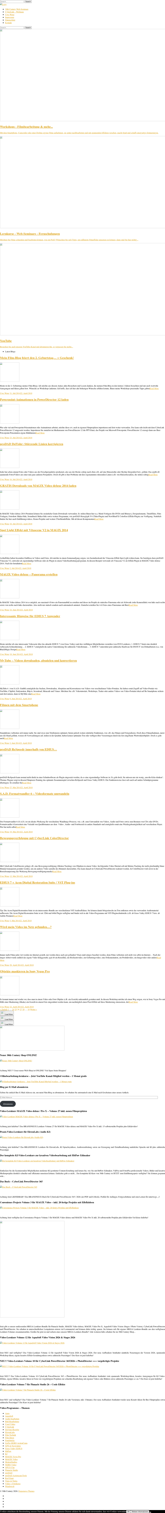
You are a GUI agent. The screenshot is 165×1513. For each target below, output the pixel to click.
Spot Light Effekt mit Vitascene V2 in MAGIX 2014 (34, 530)
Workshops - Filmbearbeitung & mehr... (26, 126)
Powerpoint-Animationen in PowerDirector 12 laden (34, 399)
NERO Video (10, 1464)
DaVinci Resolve (12, 1429)
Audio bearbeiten (12, 1418)
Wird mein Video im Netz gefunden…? (26, 926)
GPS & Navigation (13, 1445)
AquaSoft (9, 1416)
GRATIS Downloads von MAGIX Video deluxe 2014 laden (38, 485)
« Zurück (3, 1009)
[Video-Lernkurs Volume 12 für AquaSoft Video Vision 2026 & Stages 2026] (32, 1342)
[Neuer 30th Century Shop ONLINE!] (16, 1060)
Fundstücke (10, 1440)
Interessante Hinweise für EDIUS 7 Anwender (30, 616)
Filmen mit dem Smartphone (19, 704)
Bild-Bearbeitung (12, 1421)
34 (29, 1009)
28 (23, 1009)
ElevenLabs (10, 1432)
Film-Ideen (9, 1437)
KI (6, 1453)
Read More (154, 388)
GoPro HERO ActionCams (16, 1443)
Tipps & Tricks (11, 1481)
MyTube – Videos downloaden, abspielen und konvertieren (38, 660)
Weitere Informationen (140, 1512)
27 (21, 1009)
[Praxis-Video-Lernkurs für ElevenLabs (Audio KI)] (21, 1137)
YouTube (6, 340)
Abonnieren (8, 1104)
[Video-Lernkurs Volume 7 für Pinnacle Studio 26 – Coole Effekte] (28, 1389)
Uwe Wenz (9, 14)
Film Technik (10, 1435)
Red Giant (9, 1478)
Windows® (9, 1486)
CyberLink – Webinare (14, 11)
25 (16, 1009)
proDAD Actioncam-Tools (16, 1475)
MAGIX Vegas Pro (13, 1456)
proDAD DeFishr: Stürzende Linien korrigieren (31, 444)
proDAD (8, 1472)
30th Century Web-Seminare (16, 9)
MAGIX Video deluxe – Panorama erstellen (28, 574)
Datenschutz (10, 20)
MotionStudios (11, 1462)
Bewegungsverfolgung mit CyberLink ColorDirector (34, 838)
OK (128, 1512)
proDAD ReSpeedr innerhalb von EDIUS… (28, 749)
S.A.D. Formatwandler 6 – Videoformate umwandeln (34, 793)
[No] (150, 1512)
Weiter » (33, 1009)
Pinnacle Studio (11, 1470)
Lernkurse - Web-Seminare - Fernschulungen (30, 233)
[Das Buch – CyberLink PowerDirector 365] (18, 1187)
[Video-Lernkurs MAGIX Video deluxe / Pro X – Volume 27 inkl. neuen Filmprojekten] (36, 1116)
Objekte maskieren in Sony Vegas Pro (25, 971)
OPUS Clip (10, 1467)
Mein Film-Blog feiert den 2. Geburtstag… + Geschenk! (37, 357)
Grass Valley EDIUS (13, 1448)
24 (13, 1009)
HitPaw (8, 1451)
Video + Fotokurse (12, 1483)
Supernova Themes (26, 1491)
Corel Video (10, 1424)
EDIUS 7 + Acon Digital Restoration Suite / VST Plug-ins (37, 882)
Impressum (9, 17)
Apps (7, 1413)
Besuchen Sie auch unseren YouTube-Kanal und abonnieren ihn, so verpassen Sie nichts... (36, 346)
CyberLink (9, 1426)
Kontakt (8, 22)
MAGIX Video (11, 1459)
